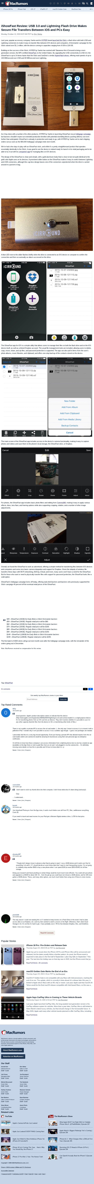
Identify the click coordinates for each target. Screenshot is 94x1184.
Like (23, 750)
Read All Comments (47, 933)
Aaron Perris (23, 1105)
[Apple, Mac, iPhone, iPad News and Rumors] (16, 6)
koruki (15, 805)
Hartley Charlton (6, 1090)
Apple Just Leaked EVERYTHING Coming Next (28, 1131)
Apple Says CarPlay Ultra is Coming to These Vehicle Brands (54, 997)
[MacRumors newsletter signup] (79, 3)
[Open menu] (2, 3)
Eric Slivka (38, 34)
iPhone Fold (22, 9)
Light (40, 1174)
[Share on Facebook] (90, 689)
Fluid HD (31, 1174)
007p (14, 709)
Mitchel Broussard (6, 1082)
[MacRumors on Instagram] (54, 3)
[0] (5, 717)
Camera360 (61, 503)
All (91, 9)
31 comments (5, 689)
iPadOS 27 (44, 9)
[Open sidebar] (91, 3)
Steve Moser (4, 1105)
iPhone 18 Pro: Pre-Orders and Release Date (46, 945)
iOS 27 (33, 9)
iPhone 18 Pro (8, 9)
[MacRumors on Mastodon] (65, 3)
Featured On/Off (6, 1174)
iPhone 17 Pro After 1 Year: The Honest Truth (28, 1157)
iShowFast (32, 53)
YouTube (8, 1116)
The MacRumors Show (63, 1116)
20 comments (43, 963)
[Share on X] (85, 689)
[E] (5, 862)
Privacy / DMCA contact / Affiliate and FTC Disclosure (16, 1167)
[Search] (88, 3)
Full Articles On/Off (18, 1174)
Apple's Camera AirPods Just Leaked (25, 1123)
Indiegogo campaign (83, 134)
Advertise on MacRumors (13, 1056)
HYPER (44, 40)
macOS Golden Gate (59, 9)
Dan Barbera (5, 1097)
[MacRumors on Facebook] (58, 3)
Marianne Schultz (25, 1090)
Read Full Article (31, 963)
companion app (24, 152)
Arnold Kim (4, 1066)
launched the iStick (60, 40)
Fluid (26, 1174)
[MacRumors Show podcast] (50, 3)
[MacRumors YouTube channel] (68, 3)
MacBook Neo (76, 9)
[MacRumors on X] (61, 3)
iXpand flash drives (62, 55)
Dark (43, 1174)
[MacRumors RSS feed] (76, 3)
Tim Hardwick (24, 1082)
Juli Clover (4, 1074)
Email (2, 1070)
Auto (36, 1174)
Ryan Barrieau (24, 1097)
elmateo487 (17, 854)
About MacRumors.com (12, 1050)
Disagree (27, 750)
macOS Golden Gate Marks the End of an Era (46, 971)
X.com (7, 1070)
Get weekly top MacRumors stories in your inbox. (47, 695)
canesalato (16, 785)
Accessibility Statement (7, 1170)
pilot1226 (16, 915)
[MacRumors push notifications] (72, 3)
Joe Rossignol (60, 948)
